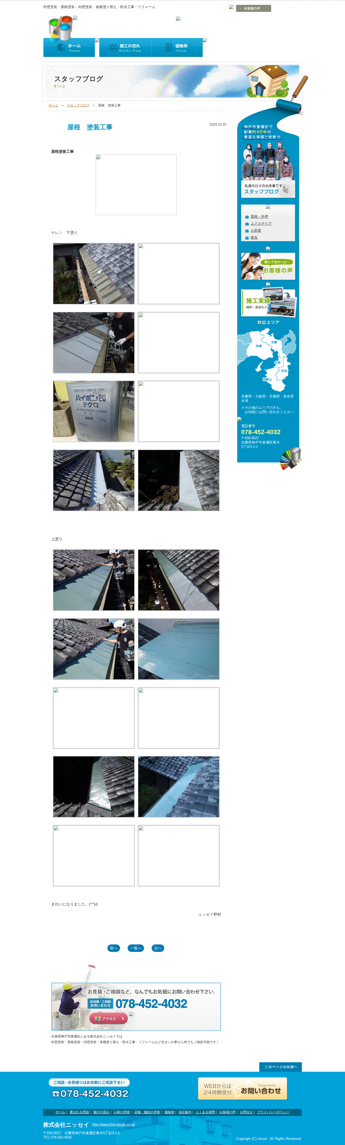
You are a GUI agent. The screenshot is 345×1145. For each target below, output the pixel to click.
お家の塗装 (122, 1112)
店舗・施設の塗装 (147, 1112)
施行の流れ (101, 1112)
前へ (114, 948)
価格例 (169, 1112)
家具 (254, 238)
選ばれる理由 (79, 1112)
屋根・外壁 (259, 217)
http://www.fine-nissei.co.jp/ (113, 1124)
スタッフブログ (78, 105)
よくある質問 (205, 1112)
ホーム (53, 105)
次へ (158, 948)
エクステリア (261, 224)
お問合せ (246, 1112)
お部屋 (256, 231)
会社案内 (184, 1112)
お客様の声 (227, 1112)
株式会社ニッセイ (66, 1125)
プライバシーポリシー (273, 1112)
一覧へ (136, 948)
